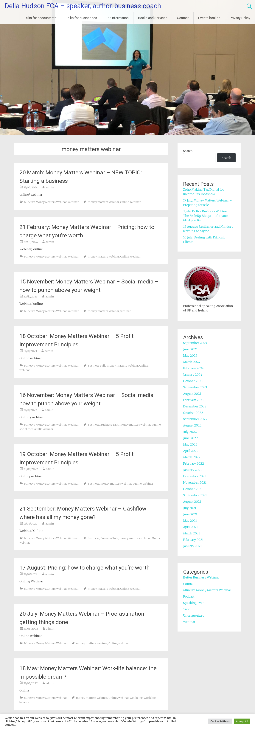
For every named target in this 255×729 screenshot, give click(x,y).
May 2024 (190, 355)
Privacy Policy (240, 18)
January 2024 (192, 374)
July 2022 (190, 432)
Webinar (73, 202)
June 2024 (190, 349)
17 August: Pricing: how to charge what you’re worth (85, 567)
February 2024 (193, 368)
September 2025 (195, 343)
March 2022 (191, 457)
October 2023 (193, 381)
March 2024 (191, 362)
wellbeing (136, 697)
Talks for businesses (81, 18)
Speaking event (194, 603)
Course (188, 584)
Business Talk (97, 365)
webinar (135, 202)
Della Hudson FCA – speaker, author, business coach (83, 6)
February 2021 (193, 540)
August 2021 (192, 501)
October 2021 (193, 489)
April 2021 (190, 527)
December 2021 (194, 476)
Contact (183, 18)
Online (124, 202)
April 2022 (190, 451)
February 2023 (193, 400)
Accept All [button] (242, 721)
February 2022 (193, 463)
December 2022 (194, 406)
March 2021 (191, 533)
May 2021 (190, 520)
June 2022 (190, 438)
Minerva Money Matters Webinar (45, 202)
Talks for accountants (40, 18)
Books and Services (152, 18)
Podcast (188, 596)
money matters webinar (103, 202)
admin (50, 187)
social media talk (30, 429)
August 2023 (192, 393)
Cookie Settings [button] (220, 721)
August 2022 (192, 425)
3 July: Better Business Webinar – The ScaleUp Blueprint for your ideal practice (207, 215)
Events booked (209, 18)
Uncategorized (193, 615)
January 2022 (192, 470)
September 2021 (195, 495)
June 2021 (190, 514)
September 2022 (195, 419)
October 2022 (193, 413)
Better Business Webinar (201, 577)
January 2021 (192, 546)
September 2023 (195, 387)
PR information (118, 18)
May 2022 (190, 444)
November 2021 (194, 482)
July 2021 (189, 508)
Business (93, 424)
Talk (186, 609)
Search (188, 151)
